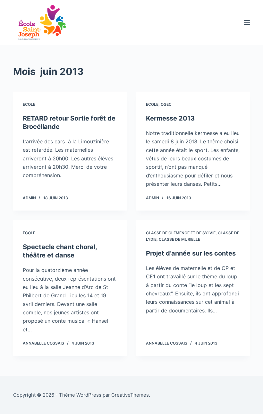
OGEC (166, 104)
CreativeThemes (130, 395)
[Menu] (247, 22)
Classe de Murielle (179, 239)
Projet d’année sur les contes (191, 253)
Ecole (29, 104)
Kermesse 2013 (170, 118)
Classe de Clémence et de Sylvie (181, 232)
